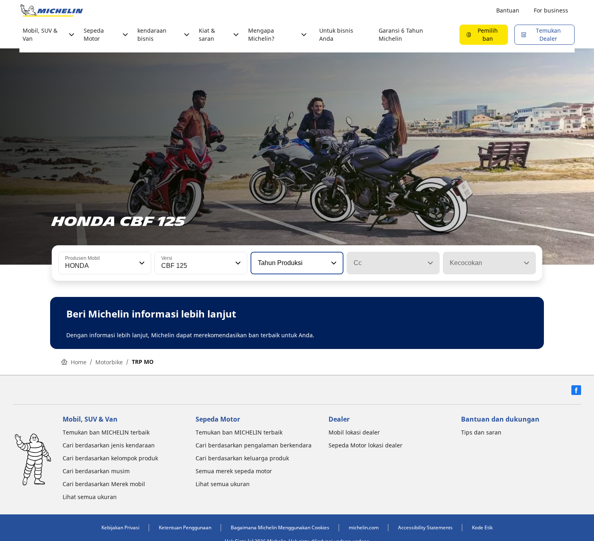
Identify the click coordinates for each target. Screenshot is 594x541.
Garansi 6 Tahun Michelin (401, 34)
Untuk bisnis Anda (336, 34)
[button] (141, 263)
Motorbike (109, 362)
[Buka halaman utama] (51, 10)
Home (78, 362)
